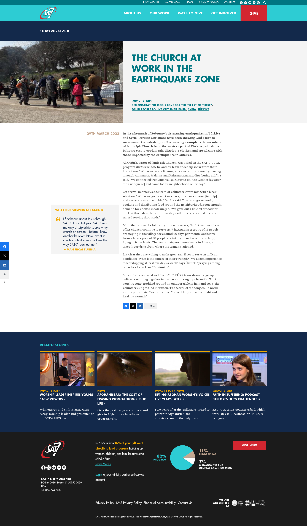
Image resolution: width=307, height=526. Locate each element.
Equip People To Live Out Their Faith (159, 109)
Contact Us (185, 502)
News (189, 2)
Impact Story (142, 100)
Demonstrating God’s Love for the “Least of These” (172, 105)
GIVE (253, 13)
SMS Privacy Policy (129, 502)
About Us (132, 13)
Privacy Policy (104, 502)
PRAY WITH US (151, 2)
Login (98, 474)
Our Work (159, 13)
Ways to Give (190, 13)
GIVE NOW (249, 445)
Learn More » (103, 464)
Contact (229, 2)
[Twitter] (133, 306)
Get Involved (223, 13)
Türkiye (203, 109)
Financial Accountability (160, 502)
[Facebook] (126, 306)
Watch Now (172, 2)
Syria (192, 109)
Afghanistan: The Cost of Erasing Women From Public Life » (121, 399)
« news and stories (54, 30)
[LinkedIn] (140, 306)
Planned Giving (209, 2)
